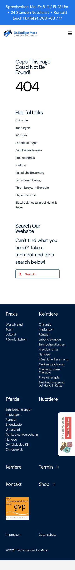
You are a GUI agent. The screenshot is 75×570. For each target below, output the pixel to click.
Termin (46, 467)
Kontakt (14, 484)
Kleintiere (48, 314)
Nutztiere (48, 399)
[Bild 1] (66, 415)
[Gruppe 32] (20, 32)
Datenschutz (47, 535)
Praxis (12, 314)
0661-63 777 (50, 18)
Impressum (13, 535)
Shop (44, 484)
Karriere (13, 467)
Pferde (12, 399)
